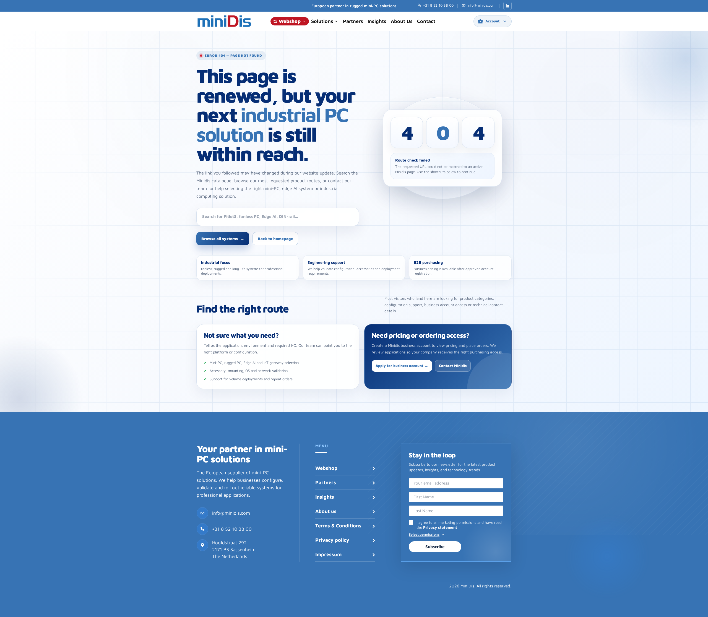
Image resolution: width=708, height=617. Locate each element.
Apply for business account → (402, 365)
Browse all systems (222, 238)
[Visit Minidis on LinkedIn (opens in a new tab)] (507, 6)
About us (402, 21)
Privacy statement (440, 527)
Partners (353, 21)
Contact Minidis (453, 365)
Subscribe (434, 546)
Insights (377, 21)
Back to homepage (275, 238)
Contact (426, 21)
